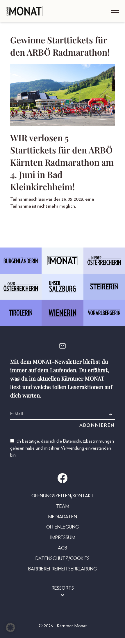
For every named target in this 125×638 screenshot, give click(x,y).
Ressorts (62, 588)
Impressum (62, 537)
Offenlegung (62, 527)
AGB (62, 548)
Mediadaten (62, 517)
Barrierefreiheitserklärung (62, 569)
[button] (10, 627)
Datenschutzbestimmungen (88, 441)
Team (62, 506)
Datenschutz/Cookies (62, 558)
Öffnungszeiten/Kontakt (62, 496)
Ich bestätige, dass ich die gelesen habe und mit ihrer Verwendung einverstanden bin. (62, 448)
